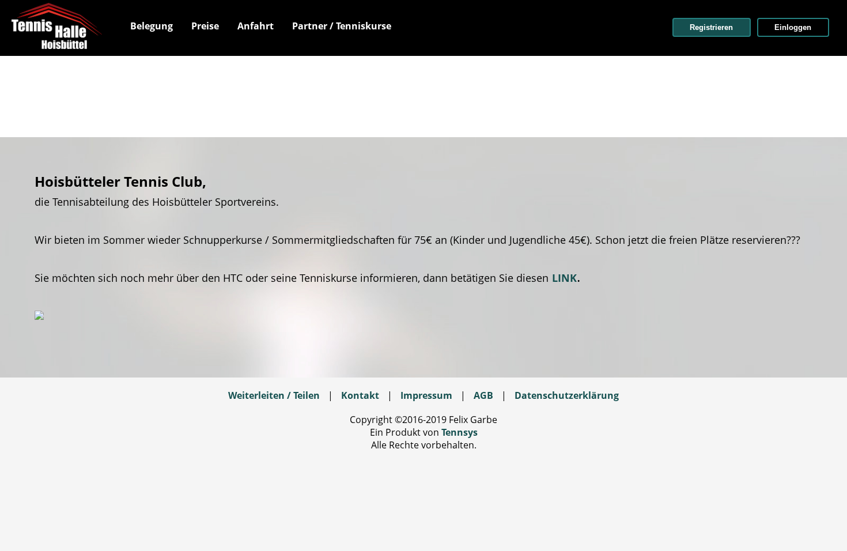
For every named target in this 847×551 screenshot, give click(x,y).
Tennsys (459, 432)
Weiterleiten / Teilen (274, 395)
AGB (483, 395)
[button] (711, 27)
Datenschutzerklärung (567, 395)
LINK (564, 278)
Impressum (426, 395)
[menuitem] (151, 26)
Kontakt (360, 395)
